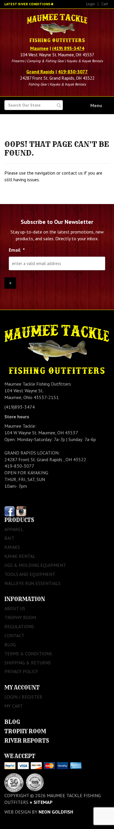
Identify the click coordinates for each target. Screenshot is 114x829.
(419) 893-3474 (68, 48)
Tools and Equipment (29, 574)
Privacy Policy (21, 671)
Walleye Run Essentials (32, 583)
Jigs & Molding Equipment (35, 565)
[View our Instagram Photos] (21, 510)
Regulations (19, 626)
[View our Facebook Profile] (9, 510)
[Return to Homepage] (57, 29)
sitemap (43, 802)
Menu (96, 105)
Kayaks (12, 547)
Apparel (13, 529)
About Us (14, 608)
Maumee (39, 48)
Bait (9, 538)
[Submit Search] (59, 105)
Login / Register (23, 697)
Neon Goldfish (56, 812)
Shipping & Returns (27, 663)
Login (90, 3)
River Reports (26, 740)
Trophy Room (20, 617)
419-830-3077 (73, 71)
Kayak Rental (19, 556)
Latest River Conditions (27, 4)
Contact (14, 635)
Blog (10, 644)
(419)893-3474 (19, 407)
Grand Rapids (40, 71)
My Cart (13, 706)
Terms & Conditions (28, 653)
